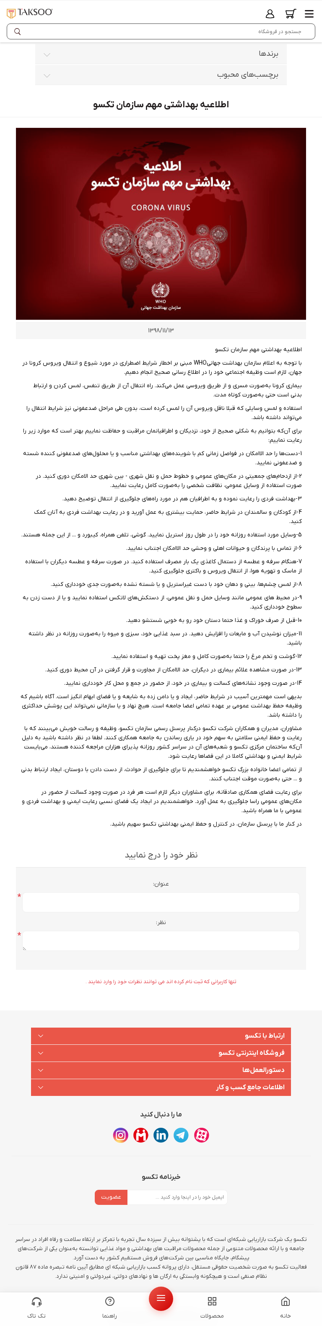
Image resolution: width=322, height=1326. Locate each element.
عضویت (111, 1197)
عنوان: (161, 884)
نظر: (161, 923)
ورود (270, 13)
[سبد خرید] (291, 13)
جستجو (19, 31)
